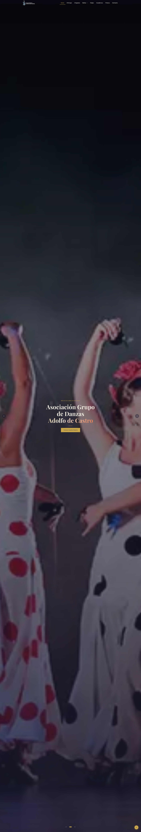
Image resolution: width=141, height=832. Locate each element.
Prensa (108, 3)
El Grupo (69, 3)
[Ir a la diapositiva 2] (70, 827)
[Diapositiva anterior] (4, 416)
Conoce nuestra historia (71, 431)
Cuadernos (99, 3)
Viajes (92, 3)
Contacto (115, 3)
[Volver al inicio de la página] (136, 827)
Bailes (84, 3)
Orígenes (77, 3)
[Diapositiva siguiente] (137, 416)
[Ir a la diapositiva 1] (66, 827)
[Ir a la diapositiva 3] (75, 827)
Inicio (62, 3)
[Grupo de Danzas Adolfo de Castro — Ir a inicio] (28, 3)
